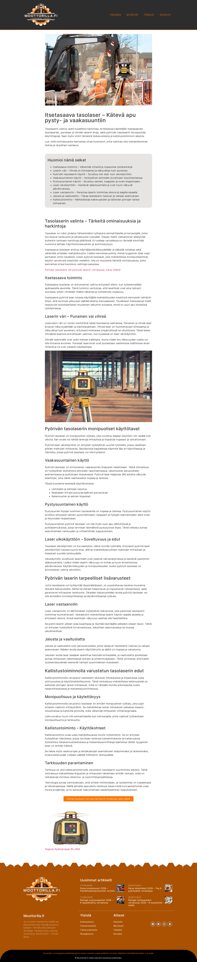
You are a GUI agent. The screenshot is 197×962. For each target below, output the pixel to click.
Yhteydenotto (87, 933)
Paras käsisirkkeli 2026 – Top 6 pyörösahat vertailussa (145, 889)
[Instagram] (164, 924)
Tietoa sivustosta (88, 929)
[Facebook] (152, 924)
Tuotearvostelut (88, 925)
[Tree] (170, 924)
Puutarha (115, 14)
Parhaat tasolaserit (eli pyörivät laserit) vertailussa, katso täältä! (83, 269)
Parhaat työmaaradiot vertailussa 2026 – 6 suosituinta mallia (145, 903)
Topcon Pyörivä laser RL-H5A (62, 849)
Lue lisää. (149, 953)
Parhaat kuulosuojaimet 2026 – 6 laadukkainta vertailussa (96, 901)
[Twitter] (158, 924)
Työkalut (149, 14)
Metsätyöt (132, 14)
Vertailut (165, 14)
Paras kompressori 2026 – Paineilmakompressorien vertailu (97, 889)
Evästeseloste (87, 921)
